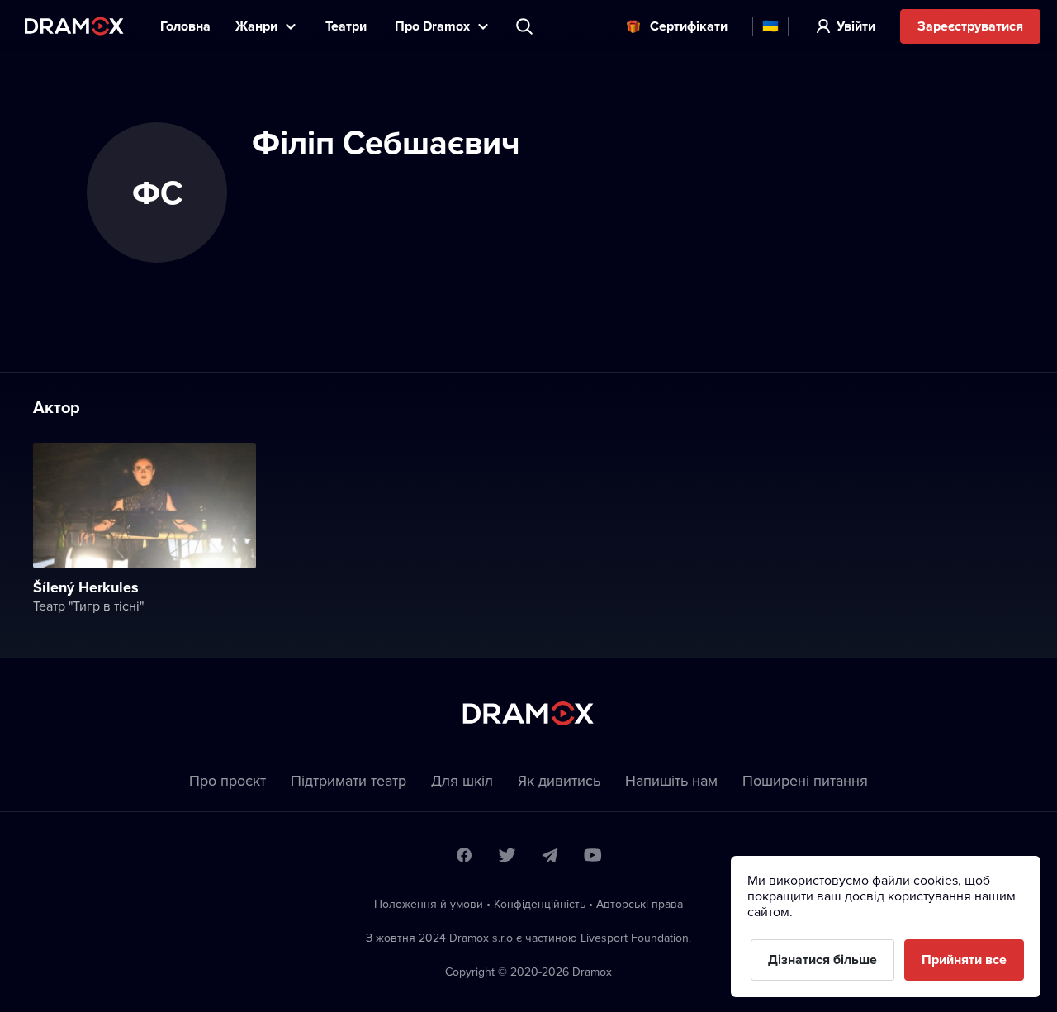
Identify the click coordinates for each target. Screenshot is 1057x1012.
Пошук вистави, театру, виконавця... (526, 26)
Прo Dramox (432, 26)
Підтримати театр (348, 780)
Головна (185, 26)
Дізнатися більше (822, 959)
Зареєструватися (970, 26)
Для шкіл (462, 780)
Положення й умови (428, 904)
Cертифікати (689, 26)
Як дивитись (559, 780)
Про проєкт (227, 780)
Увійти (856, 26)
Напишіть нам (671, 780)
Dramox (74, 26)
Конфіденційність (539, 904)
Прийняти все (964, 959)
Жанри (256, 26)
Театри (347, 26)
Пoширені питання (805, 780)
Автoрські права (639, 904)
